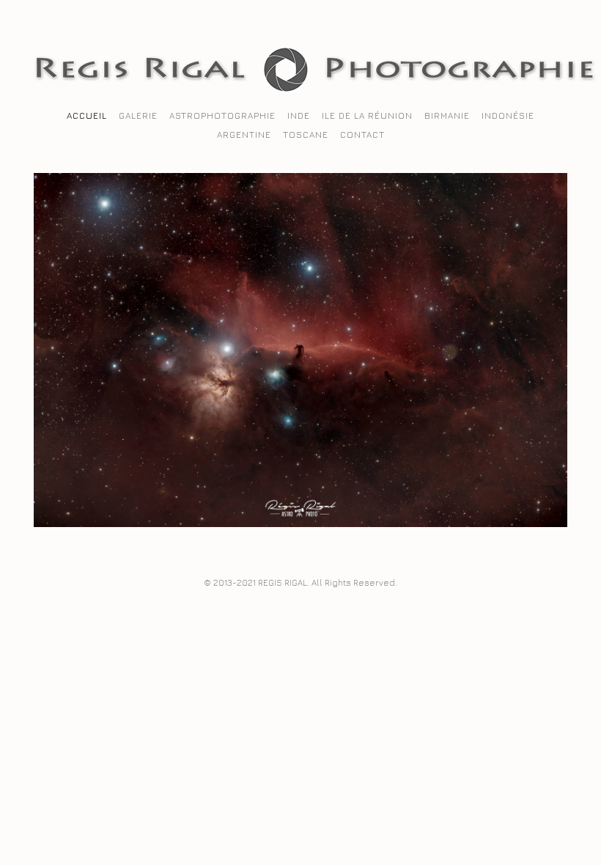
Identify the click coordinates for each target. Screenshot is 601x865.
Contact (362, 134)
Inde (298, 115)
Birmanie (447, 115)
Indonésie (508, 115)
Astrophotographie (222, 115)
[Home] (315, 88)
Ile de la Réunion (367, 115)
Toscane (305, 134)
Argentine (244, 134)
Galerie (138, 115)
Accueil (87, 115)
